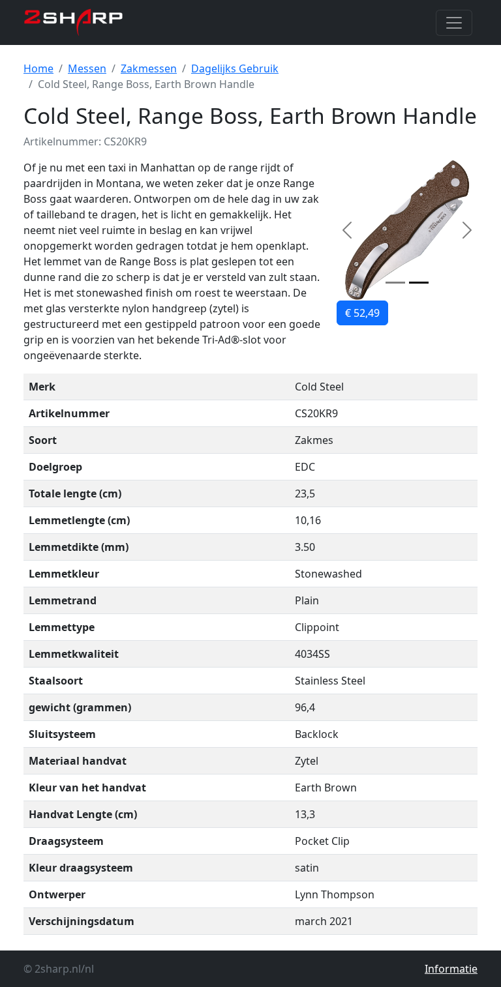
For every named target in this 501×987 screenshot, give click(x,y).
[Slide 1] (395, 282)
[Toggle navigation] (454, 23)
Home (38, 68)
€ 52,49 (362, 313)
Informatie (451, 969)
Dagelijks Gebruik (235, 68)
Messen (87, 68)
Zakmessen (149, 68)
